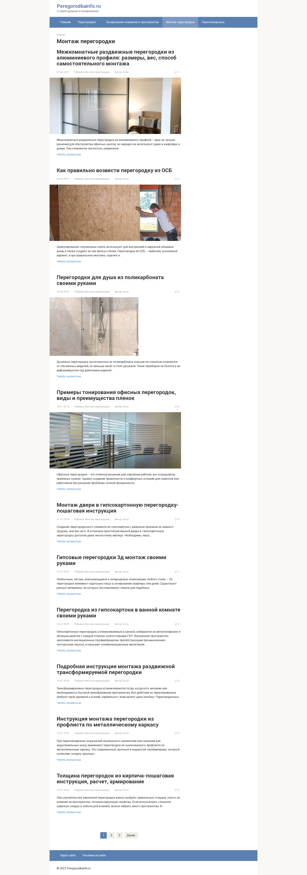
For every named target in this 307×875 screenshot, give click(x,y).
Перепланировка (213, 22)
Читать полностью (69, 154)
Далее (131, 835)
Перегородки (87, 22)
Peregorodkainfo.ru (79, 6)
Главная (65, 22)
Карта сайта (68, 855)
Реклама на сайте (94, 855)
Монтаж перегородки (97, 72)
